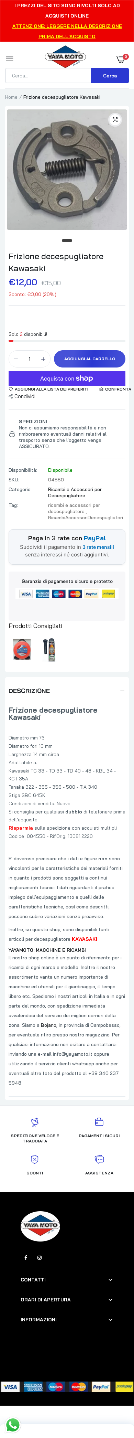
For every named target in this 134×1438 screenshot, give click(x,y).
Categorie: (20, 489)
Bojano (48, 1025)
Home (11, 97)
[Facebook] (26, 1258)
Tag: (13, 505)
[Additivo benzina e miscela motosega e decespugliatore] (51, 649)
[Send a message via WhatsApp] (12, 1425)
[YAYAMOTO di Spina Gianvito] (65, 59)
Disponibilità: (23, 470)
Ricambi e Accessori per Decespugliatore (75, 492)
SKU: (14, 480)
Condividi (24, 396)
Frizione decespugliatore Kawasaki (56, 262)
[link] (115, 1395)
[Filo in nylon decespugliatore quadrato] (22, 649)
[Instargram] (39, 1258)
